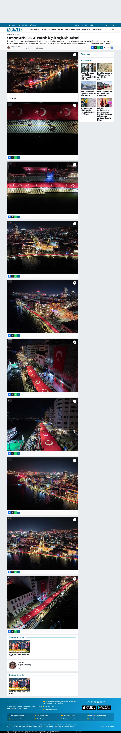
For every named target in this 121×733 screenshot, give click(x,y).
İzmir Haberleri (35, 29)
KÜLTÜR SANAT (37, 727)
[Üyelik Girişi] (112, 25)
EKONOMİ (18, 727)
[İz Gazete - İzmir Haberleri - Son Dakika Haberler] (14, 29)
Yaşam (78, 29)
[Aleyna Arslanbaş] (13, 665)
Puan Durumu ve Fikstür (17, 719)
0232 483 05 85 (49, 706)
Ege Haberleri (52, 29)
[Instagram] (95, 702)
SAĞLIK (51, 727)
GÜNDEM (68, 725)
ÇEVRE (74, 725)
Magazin (60, 29)
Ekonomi (72, 29)
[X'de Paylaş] (95, 47)
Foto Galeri (13, 25)
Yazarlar (34, 25)
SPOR (56, 727)
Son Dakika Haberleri (69, 719)
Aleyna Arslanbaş (24, 665)
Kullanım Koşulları (32, 725)
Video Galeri (24, 25)
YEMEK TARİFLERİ (69, 727)
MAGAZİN (45, 727)
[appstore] (89, 708)
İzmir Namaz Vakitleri (69, 715)
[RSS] (104, 702)
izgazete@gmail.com (51, 709)
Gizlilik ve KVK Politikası (45, 725)
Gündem (43, 29)
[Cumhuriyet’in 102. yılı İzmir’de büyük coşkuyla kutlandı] (42, 72)
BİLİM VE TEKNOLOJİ (59, 725)
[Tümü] (111, 54)
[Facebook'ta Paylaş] (92, 47)
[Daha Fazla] (101, 47)
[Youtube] (98, 702)
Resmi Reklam (96, 29)
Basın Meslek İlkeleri (20, 725)
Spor (66, 29)
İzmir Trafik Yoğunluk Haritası (97, 715)
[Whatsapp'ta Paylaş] (98, 47)
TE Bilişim (111, 726)
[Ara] (110, 30)
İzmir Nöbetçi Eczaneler (17, 715)
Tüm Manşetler (41, 719)
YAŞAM (61, 727)
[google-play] (104, 708)
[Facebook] (88, 702)
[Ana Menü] (113, 30)
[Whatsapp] (101, 702)
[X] (92, 702)
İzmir (18, 34)
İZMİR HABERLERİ (27, 727)
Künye (10, 725)
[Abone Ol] (111, 47)
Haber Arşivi (93, 719)
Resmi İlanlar (86, 29)
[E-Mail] (19, 668)
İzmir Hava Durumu (42, 715)
